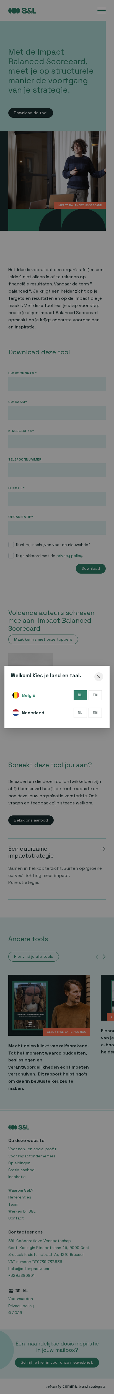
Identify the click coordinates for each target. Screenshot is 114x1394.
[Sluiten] (98, 676)
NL (80, 695)
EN (95, 695)
